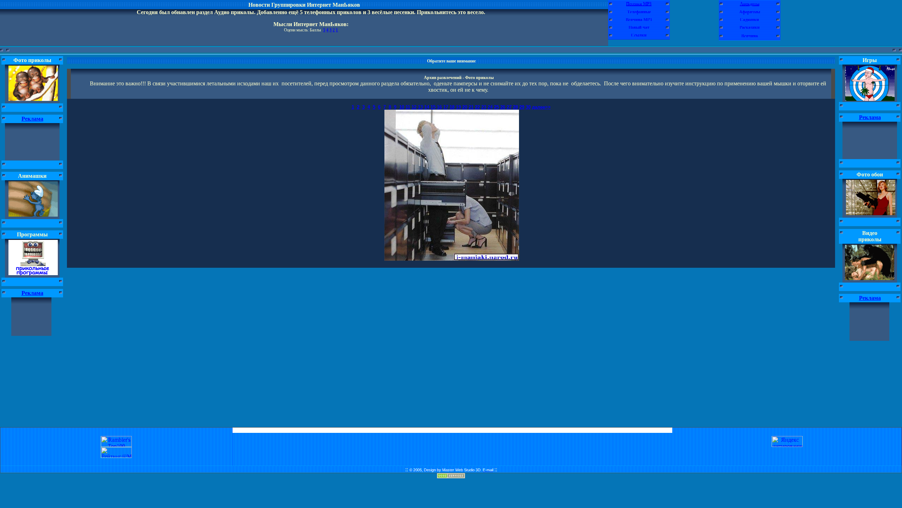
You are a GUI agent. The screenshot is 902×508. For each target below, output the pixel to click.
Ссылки (639, 35)
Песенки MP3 (638, 3)
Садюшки (749, 19)
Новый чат (639, 27)
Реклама (32, 119)
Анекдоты (749, 3)
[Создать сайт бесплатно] (451, 476)
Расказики (750, 27)
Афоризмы (749, 12)
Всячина (749, 36)
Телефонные (639, 12)
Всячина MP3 (639, 19)
